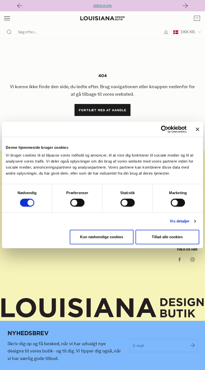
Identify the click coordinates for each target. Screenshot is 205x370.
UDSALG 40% (102, 6)
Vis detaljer (180, 221)
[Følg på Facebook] (179, 259)
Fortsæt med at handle (102, 110)
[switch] (77, 203)
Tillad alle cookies (167, 237)
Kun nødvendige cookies (101, 237)
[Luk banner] (197, 129)
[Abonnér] (193, 345)
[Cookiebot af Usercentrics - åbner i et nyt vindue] (164, 129)
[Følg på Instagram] (192, 259)
